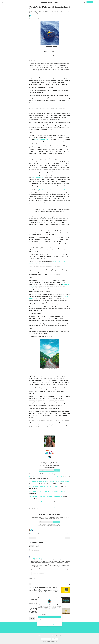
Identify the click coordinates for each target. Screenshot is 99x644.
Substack (44, 641)
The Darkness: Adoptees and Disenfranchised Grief (53, 189)
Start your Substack (46, 638)
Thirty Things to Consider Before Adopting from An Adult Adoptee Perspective (43, 588)
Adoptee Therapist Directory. (42, 139)
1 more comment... (32, 578)
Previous (33, 538)
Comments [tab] (31, 546)
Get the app (55, 638)
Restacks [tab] (36, 546)
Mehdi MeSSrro (49, 368)
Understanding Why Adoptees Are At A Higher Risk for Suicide (45, 496)
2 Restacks (39, 529)
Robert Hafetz (38, 302)
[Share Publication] (85, 2)
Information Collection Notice (49, 620)
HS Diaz (32, 556)
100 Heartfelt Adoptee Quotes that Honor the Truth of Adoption (46, 476)
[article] (49, 591)
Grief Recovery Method (37, 177)
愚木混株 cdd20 (49, 46)
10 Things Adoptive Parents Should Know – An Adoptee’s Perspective (47, 491)
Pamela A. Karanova (35, 603)
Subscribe (89, 2)
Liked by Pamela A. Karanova (36, 558)
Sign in (95, 2)
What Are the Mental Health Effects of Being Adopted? (43, 486)
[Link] (27, 48)
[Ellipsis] (70, 557)
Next (67, 538)
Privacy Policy (58, 620)
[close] (60, 600)
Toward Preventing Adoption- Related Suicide (41, 501)
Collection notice (58, 635)
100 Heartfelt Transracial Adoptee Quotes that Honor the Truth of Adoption (49, 481)
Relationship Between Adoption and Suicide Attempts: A (44, 504)
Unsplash (55, 46)
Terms (53, 635)
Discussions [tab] (37, 584)
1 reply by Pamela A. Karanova (38, 573)
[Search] (82, 2)
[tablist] (34, 546)
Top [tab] (30, 584)
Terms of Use (55, 619)
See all (31, 618)
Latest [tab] (33, 584)
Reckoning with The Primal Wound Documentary (42, 507)
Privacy (50, 635)
